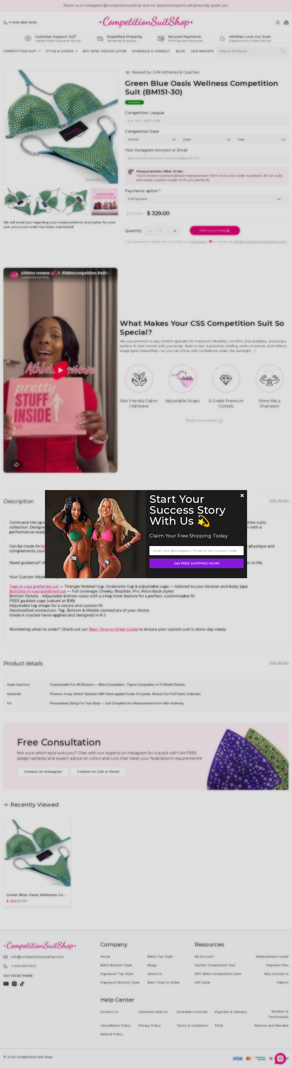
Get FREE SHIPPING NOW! (196, 563)
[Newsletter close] (242, 496)
